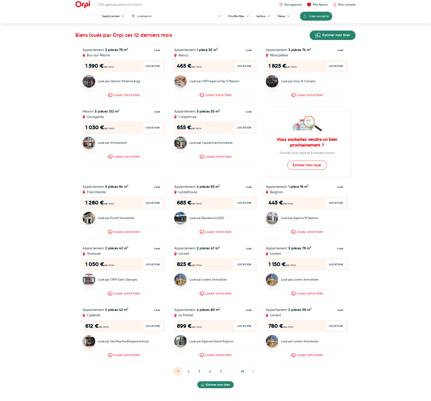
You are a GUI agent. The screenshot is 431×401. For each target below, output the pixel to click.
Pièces (281, 16)
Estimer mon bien (335, 35)
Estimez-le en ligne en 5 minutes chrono (307, 153)
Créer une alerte (319, 16)
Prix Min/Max (236, 16)
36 (242, 371)
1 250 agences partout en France (119, 4)
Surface (260, 16)
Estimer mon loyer (307, 165)
